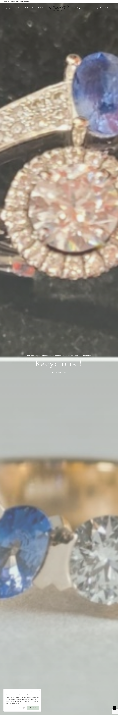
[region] (22, 700)
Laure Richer (60, 372)
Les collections (105, 8)
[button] (4, 8)
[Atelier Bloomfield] (59, 8)
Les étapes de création (82, 8)
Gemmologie (34, 356)
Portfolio (41, 8)
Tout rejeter (23, 708)
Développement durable (51, 356)
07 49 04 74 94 (8, 1)
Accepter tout (33, 708)
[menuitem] (4, 8)
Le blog (95, 8)
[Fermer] (40, 690)
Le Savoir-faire (30, 8)
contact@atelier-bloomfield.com (22, 1)
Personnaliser (11, 708)
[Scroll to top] (114, 708)
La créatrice (19, 8)
